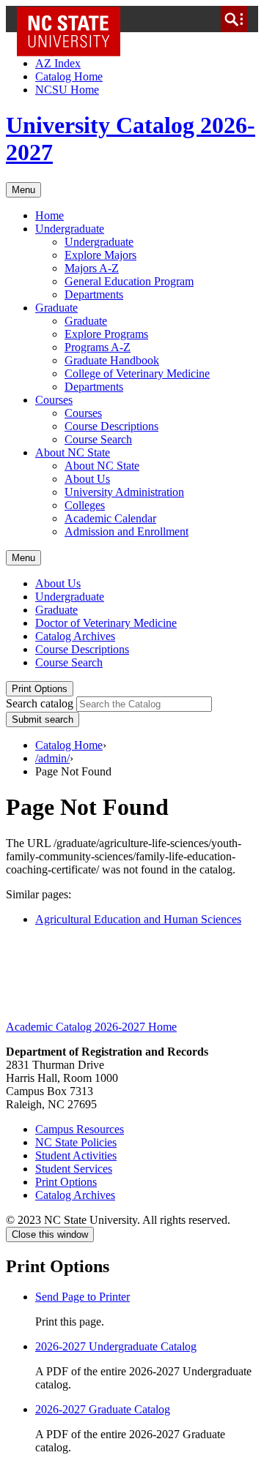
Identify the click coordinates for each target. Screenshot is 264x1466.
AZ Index (58, 63)
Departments (94, 294)
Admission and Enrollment (126, 531)
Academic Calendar (110, 518)
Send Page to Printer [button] (82, 1296)
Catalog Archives (75, 636)
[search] (234, 19)
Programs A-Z (98, 347)
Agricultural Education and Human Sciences (138, 919)
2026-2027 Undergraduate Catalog (116, 1346)
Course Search (98, 439)
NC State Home (73, 19)
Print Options (39, 688)
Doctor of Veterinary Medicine (106, 623)
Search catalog (39, 703)
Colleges (85, 505)
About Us (87, 479)
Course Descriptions (111, 426)
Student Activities (76, 1155)
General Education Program (129, 281)
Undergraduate (69, 228)
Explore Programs (106, 334)
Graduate (56, 307)
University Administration (124, 492)
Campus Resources (79, 1129)
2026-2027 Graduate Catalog (102, 1409)
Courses (54, 400)
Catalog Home (69, 76)
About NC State (72, 452)
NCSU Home (67, 89)
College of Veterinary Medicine (137, 373)
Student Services (73, 1168)
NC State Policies (76, 1142)
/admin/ (52, 758)
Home (49, 215)
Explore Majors (100, 255)
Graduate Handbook (112, 360)
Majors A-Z (92, 268)
